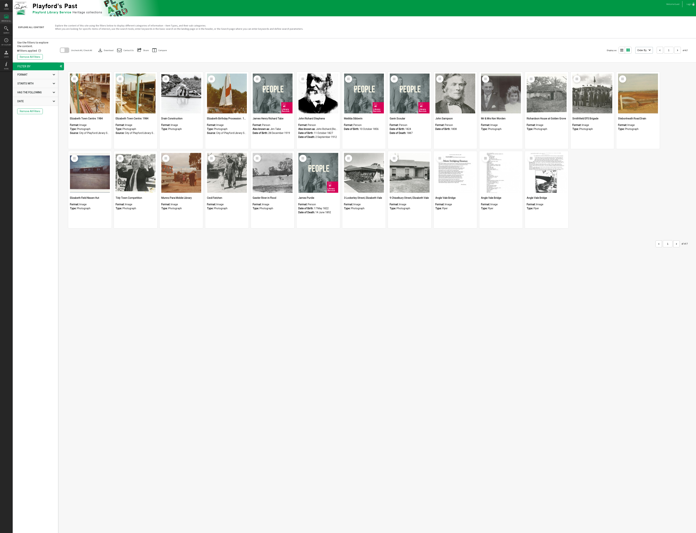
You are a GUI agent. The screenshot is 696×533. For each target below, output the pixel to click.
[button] (125, 50)
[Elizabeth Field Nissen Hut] (90, 173)
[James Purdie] (318, 173)
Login (6, 57)
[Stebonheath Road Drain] (638, 93)
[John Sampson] (455, 93)
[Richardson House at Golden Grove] (547, 93)
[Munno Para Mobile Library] (181, 173)
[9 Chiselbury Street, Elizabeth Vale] (410, 173)
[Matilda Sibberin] (364, 93)
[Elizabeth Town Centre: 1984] (90, 93)
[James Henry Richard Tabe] (273, 93)
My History (6, 45)
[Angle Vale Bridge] (455, 173)
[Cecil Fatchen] (227, 173)
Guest (677, 4)
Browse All (6, 21)
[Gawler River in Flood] (273, 173)
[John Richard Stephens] (318, 93)
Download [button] (105, 50)
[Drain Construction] (181, 93)
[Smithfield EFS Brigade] (592, 93)
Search (6, 33)
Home (6, 9)
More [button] (6, 69)
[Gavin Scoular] (410, 93)
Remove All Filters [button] (30, 56)
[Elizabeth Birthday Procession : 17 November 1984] (227, 93)
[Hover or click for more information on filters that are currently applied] (39, 50)
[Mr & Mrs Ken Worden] (501, 93)
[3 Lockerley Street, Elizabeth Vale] (364, 173)
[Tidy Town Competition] (136, 173)
